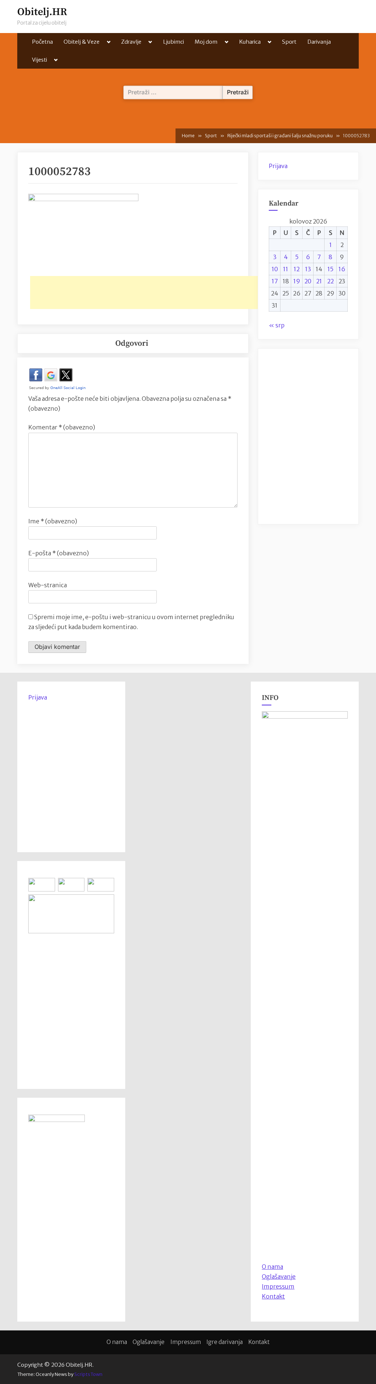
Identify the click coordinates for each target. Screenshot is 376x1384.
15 (330, 269)
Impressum (278, 1286)
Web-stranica (47, 585)
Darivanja (319, 41)
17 (275, 281)
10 (275, 269)
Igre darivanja (224, 1341)
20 (307, 281)
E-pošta (58, 553)
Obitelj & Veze (82, 41)
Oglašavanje (279, 1276)
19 (296, 281)
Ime (52, 521)
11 (285, 269)
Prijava (278, 166)
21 (319, 281)
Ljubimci (173, 41)
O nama (116, 1341)
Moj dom (206, 41)
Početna (42, 41)
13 (308, 269)
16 (342, 269)
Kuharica (250, 41)
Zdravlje (131, 41)
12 (297, 269)
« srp (277, 325)
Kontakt (273, 1296)
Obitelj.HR (42, 12)
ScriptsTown (88, 1374)
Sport (289, 41)
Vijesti (39, 59)
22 (330, 281)
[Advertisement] (163, 292)
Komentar (61, 427)
